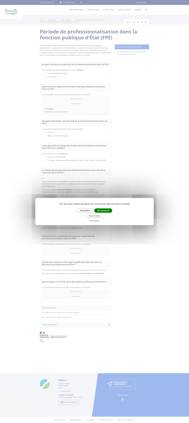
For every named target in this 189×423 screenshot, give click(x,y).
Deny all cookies (94, 216)
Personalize (85, 211)
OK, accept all (103, 211)
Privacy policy (94, 221)
